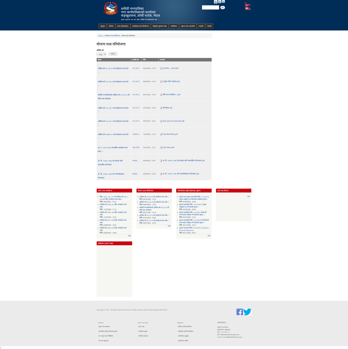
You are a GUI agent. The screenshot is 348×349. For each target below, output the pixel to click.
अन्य (129, 236)
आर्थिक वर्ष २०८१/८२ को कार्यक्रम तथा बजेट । (154, 215)
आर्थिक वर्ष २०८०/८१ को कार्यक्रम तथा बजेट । (154, 220)
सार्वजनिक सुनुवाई (183, 336)
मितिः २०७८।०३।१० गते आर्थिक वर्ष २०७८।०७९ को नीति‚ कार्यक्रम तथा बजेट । (114, 198)
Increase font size (216, 2)
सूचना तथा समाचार (104, 326)
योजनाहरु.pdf (167, 107)
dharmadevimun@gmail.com (230, 334)
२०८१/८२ (135, 94)
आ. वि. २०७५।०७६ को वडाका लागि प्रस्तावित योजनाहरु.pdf (184, 160)
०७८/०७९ (135, 147)
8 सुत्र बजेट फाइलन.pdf (171, 81)
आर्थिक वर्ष (100, 50)
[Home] (111, 7)
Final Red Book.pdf (170, 134)
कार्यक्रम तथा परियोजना (140, 26)
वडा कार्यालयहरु (122, 26)
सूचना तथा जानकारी (188, 26)
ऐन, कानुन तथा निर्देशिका (106, 336)
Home (101, 35)
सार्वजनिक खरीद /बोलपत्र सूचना (108, 331)
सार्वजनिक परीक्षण (183, 340)
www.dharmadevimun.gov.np (232, 337)
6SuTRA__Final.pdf (170, 68)
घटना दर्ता (141, 326)
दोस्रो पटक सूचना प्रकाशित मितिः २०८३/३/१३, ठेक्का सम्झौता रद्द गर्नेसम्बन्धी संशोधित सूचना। (194, 198)
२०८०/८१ (135, 107)
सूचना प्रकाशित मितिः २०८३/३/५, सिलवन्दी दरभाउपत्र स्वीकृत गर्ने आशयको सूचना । (192, 213)
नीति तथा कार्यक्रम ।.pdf (171, 94)
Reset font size (219, 1)
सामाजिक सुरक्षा (142, 331)
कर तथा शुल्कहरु (103, 340)
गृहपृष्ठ (103, 26)
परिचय (111, 26)
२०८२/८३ (135, 81)
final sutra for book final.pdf (173, 121)
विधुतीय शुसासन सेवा (160, 26)
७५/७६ (134, 160)
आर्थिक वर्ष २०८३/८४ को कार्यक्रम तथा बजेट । (154, 197)
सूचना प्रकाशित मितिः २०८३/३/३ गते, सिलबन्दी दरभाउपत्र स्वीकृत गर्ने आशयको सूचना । (194, 221)
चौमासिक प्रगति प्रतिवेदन (185, 331)
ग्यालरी (201, 26)
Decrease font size (223, 1)
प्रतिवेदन (174, 26)
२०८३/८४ (135, 68)
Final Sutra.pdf (168, 147)
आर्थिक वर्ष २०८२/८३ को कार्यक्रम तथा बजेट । (154, 202)
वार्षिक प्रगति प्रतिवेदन (185, 326)
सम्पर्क (209, 26)
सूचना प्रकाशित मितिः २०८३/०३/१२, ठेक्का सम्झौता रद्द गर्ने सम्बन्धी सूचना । (192, 205)
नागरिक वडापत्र (143, 336)
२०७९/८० (135, 134)
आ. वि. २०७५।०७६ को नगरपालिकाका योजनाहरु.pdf (181, 173)
